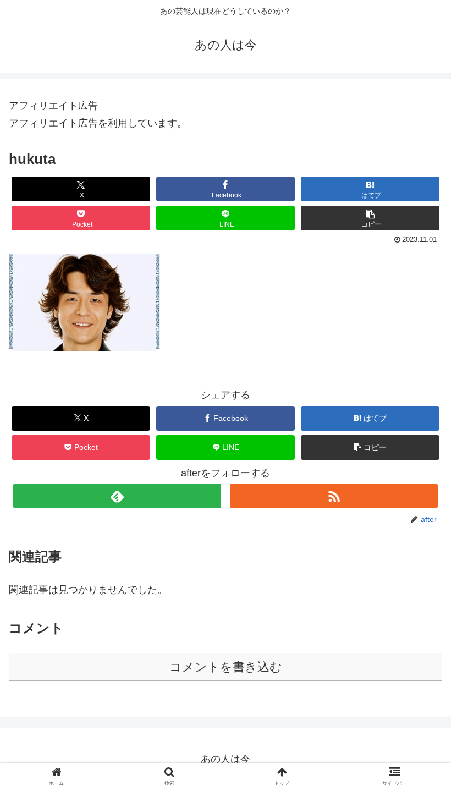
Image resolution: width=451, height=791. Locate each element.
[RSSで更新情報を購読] (334, 496)
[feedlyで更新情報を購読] (117, 496)
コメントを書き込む (225, 667)
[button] (370, 218)
